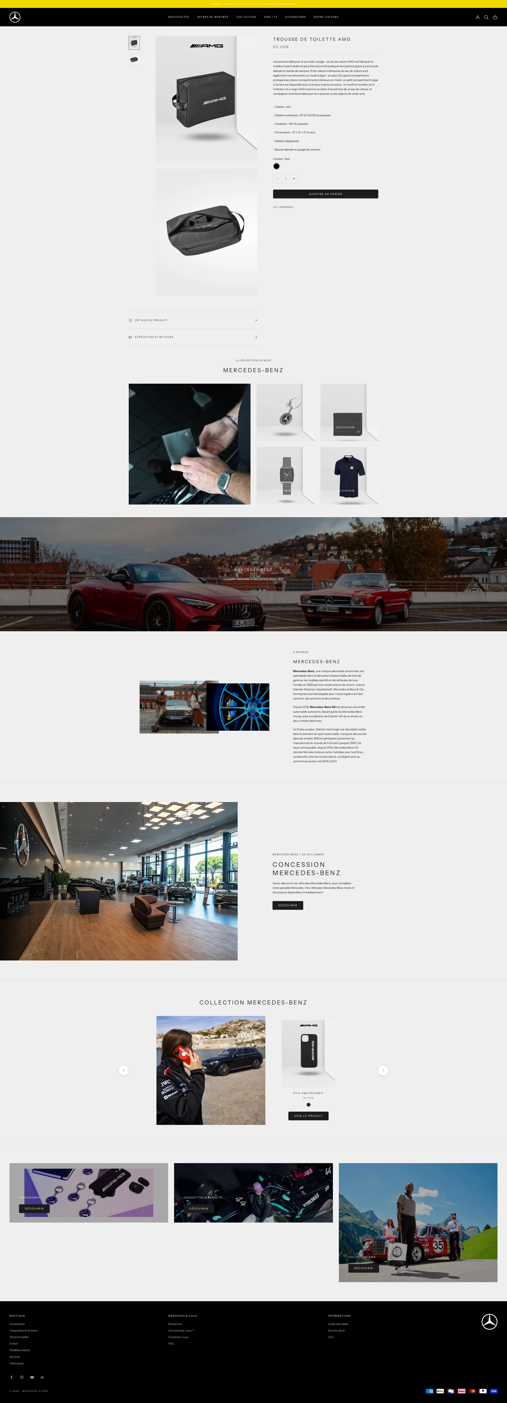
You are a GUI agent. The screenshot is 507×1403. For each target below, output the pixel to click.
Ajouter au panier (325, 193)
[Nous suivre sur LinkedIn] (42, 1377)
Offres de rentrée (213, 17)
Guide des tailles (338, 1324)
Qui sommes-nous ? (181, 1330)
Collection (246, 17)
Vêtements (17, 1363)
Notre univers (326, 17)
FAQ (171, 1343)
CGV (331, 1337)
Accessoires (295, 17)
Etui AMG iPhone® (309, 1093)
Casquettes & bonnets (24, 1330)
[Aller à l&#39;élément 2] (134, 60)
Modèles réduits (20, 1350)
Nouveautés (178, 17)
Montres (15, 1357)
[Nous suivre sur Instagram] (22, 1377)
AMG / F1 (270, 17)
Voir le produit (308, 1115)
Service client (336, 1330)
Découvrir (281, 427)
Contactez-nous (178, 1337)
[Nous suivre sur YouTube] (32, 1377)
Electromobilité (19, 1337)
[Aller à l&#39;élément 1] (134, 43)
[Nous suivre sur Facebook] (11, 1377)
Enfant (14, 1343)
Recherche (175, 1324)
